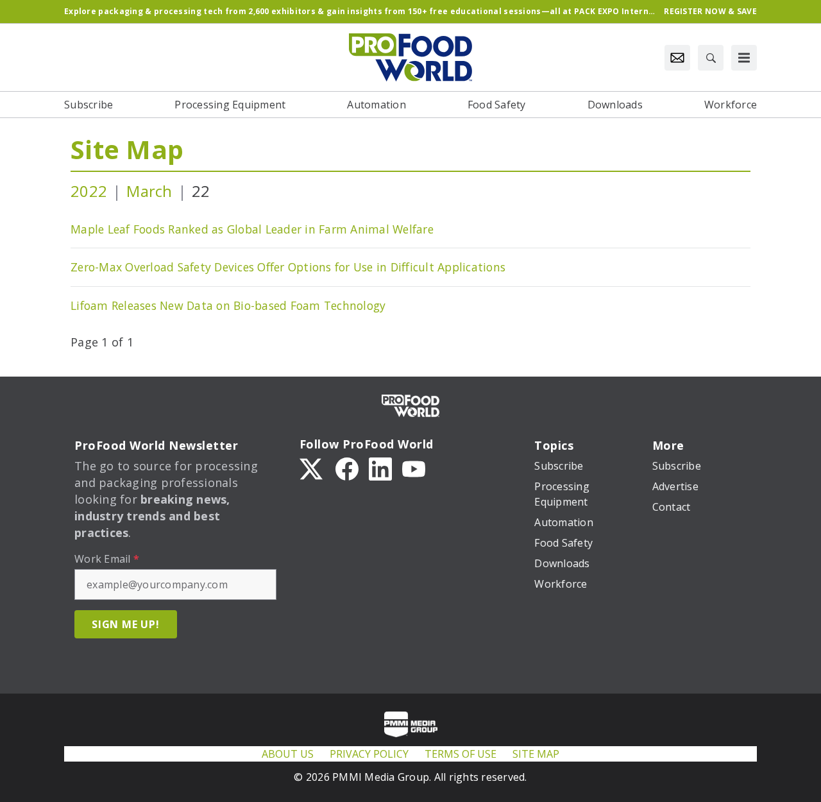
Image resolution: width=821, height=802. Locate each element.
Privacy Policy (369, 754)
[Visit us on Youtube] (413, 468)
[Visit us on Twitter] (312, 468)
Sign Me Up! (126, 624)
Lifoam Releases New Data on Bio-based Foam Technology (228, 305)
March (149, 190)
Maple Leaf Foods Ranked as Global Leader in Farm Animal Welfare (252, 229)
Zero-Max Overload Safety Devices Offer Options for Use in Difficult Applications (288, 267)
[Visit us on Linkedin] (380, 468)
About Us (288, 754)
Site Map (127, 149)
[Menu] (744, 58)
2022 (89, 190)
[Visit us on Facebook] (347, 468)
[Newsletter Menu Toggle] (677, 58)
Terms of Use (460, 754)
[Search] (711, 58)
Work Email (106, 559)
